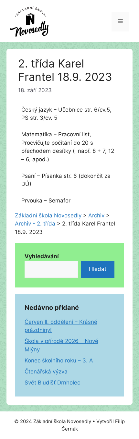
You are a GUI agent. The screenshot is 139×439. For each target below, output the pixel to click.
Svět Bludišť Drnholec (52, 382)
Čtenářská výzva (46, 371)
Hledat (97, 269)
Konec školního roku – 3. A (59, 360)
